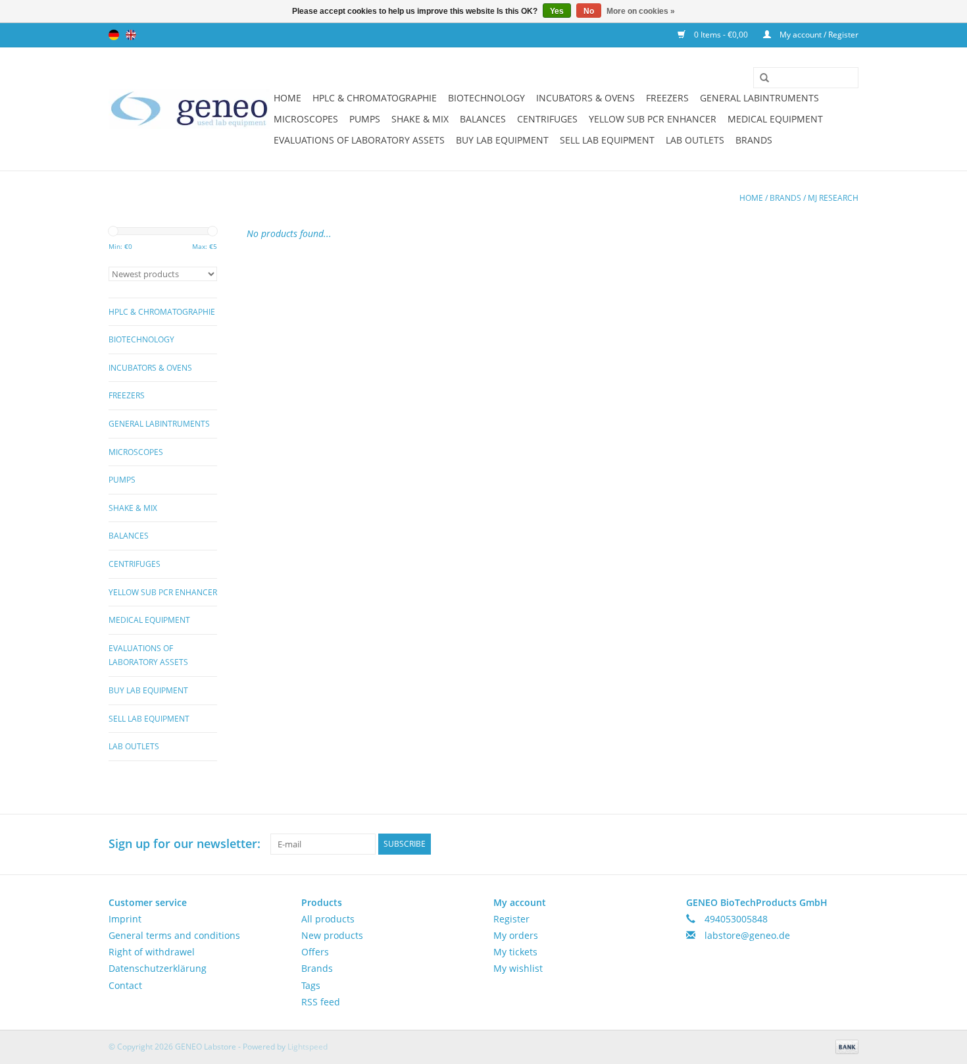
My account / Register (818, 34)
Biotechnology (486, 98)
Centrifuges (547, 119)
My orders (515, 935)
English (131, 35)
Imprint (125, 919)
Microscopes (306, 119)
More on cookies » (641, 11)
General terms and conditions (174, 935)
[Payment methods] (844, 1045)
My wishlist (518, 968)
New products (332, 935)
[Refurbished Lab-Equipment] (189, 109)
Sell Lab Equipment (607, 140)
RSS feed (320, 1002)
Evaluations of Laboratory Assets (359, 140)
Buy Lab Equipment (502, 140)
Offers (315, 951)
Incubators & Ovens (585, 98)
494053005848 (736, 919)
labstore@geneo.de (747, 935)
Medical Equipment (775, 119)
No (588, 11)
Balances (483, 119)
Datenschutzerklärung (158, 968)
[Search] (759, 78)
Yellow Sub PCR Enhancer (652, 119)
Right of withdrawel (152, 951)
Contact (125, 985)
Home (287, 98)
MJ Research (833, 197)
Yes (557, 11)
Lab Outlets (695, 140)
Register (511, 919)
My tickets (515, 951)
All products (328, 919)
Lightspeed (307, 1046)
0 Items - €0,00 (721, 34)
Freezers (667, 98)
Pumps (364, 119)
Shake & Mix (420, 119)
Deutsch (114, 35)
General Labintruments (759, 98)
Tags (310, 985)
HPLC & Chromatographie (374, 98)
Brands (753, 140)
